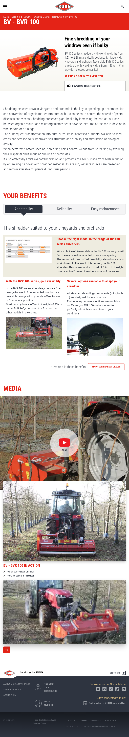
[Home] (64, 6)
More (6, 650)
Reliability (64, 209)
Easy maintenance (105, 209)
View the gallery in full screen (20, 575)
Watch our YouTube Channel (20, 571)
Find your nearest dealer (106, 366)
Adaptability (23, 209)
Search (120, 6)
